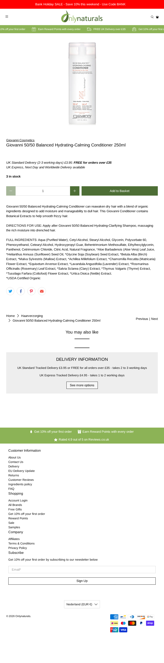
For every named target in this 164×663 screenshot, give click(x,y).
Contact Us (15, 462)
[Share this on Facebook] (21, 291)
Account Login (18, 500)
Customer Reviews (21, 479)
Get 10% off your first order (26, 514)
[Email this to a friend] (42, 291)
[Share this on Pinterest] (31, 291)
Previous (142, 319)
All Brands (15, 505)
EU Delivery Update (21, 471)
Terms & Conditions (21, 543)
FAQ (11, 488)
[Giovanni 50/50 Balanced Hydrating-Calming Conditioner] (82, 82)
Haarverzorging (32, 315)
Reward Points (18, 518)
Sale (11, 522)
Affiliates (14, 539)
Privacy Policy (17, 548)
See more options (82, 385)
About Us (14, 457)
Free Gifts (15, 509)
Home (10, 315)
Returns (13, 475)
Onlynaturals (22, 616)
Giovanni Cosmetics (20, 140)
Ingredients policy (20, 484)
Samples (14, 527)
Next (154, 319)
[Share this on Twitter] (10, 291)
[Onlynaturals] (82, 17)
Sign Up (82, 581)
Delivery (13, 466)
